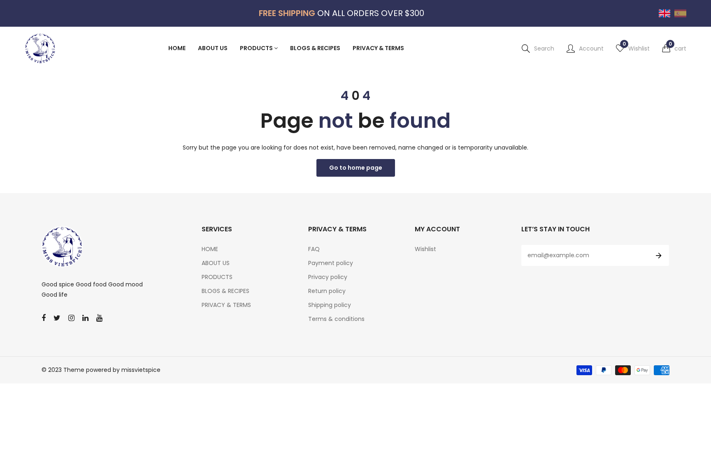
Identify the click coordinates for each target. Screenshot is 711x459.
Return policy (327, 291)
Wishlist (425, 249)
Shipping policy (329, 305)
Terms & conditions (336, 319)
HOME (210, 249)
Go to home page (355, 168)
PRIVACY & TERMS (226, 305)
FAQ (314, 249)
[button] (674, 48)
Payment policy (330, 263)
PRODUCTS (217, 277)
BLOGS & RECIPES (225, 291)
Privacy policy (327, 277)
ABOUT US (216, 263)
